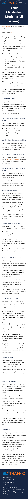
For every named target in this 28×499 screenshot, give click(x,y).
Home (3, 26)
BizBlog (8, 26)
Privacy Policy (12, 492)
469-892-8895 (7, 477)
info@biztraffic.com (8, 479)
